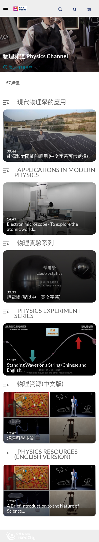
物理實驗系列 (35, 242)
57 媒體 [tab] (13, 82)
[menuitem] (60, 9)
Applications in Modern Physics (54, 172)
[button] (7, 8)
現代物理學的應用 (41, 101)
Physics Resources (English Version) (46, 454)
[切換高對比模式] (74, 9)
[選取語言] (89, 9)
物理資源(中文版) (40, 383)
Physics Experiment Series (47, 313)
